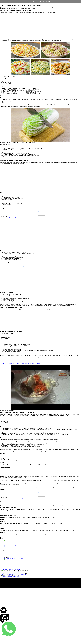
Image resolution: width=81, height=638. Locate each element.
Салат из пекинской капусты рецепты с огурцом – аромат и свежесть (15, 564)
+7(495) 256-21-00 (9, 635)
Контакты (49, 1)
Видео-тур (45, 1)
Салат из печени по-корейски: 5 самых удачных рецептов (11, 217)
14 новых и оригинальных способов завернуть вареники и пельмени (13, 569)
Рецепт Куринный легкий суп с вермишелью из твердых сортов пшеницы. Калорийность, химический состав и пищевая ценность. (23, 363)
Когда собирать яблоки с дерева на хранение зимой (10, 576)
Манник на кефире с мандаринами (7, 572)
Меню (40, 1)
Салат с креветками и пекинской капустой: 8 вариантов (11, 474)
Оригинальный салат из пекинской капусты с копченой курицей (14, 558)
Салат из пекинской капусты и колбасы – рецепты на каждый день (13, 498)
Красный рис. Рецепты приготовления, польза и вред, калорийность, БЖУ (14, 574)
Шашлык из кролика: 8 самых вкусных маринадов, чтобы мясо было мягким (14, 571)
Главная (33, 1)
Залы (37, 1)
